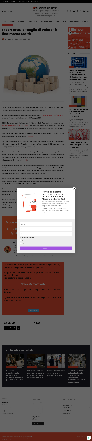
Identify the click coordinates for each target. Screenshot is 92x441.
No (23, 243)
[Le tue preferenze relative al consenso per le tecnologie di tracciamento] (89, 438)
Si (22, 240)
